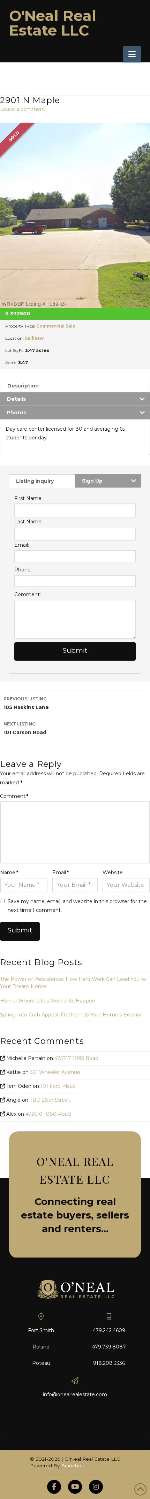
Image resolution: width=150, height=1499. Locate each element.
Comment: (27, 594)
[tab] (75, 385)
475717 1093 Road (76, 1058)
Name (9, 872)
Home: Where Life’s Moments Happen (47, 1001)
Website (113, 872)
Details (16, 399)
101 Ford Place (58, 1086)
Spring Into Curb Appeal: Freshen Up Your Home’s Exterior (71, 1015)
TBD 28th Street (50, 1100)
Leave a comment (22, 109)
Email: (21, 545)
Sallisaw (34, 338)
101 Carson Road (24, 728)
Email (60, 872)
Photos (16, 412)
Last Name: (28, 521)
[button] (132, 54)
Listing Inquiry (35, 481)
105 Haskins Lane (26, 703)
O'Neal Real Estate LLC (52, 23)
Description (23, 386)
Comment (14, 796)
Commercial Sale (56, 326)
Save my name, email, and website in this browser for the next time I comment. (77, 905)
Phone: (23, 570)
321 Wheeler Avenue (55, 1072)
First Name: (28, 498)
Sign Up (92, 481)
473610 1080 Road (48, 1114)
